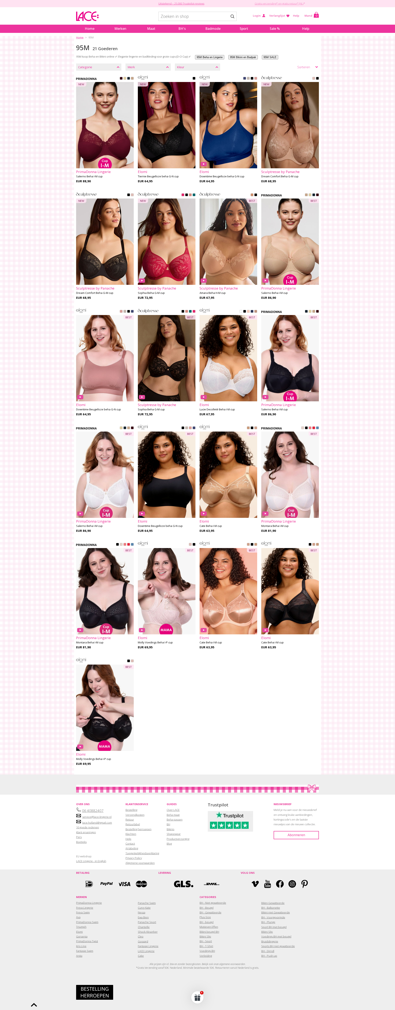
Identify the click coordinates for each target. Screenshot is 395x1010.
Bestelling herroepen (138, 829)
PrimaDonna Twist (87, 941)
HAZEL (248, 428)
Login (257, 15)
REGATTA (317, 428)
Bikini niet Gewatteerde (275, 912)
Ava (78, 917)
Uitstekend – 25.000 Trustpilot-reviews (181, 3)
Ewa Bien (143, 917)
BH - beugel (207, 922)
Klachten (130, 834)
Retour (129, 819)
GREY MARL (248, 78)
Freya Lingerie (84, 908)
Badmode (213, 28)
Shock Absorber (148, 932)
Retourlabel (132, 824)
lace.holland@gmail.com (97, 822)
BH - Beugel (207, 908)
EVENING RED (121, 78)
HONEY (252, 195)
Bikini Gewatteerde (273, 903)
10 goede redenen (87, 827)
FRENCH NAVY (244, 78)
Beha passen (174, 819)
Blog (169, 843)
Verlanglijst (277, 15)
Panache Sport (147, 922)
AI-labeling (131, 848)
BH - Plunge (268, 922)
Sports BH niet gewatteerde (278, 946)
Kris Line (81, 946)
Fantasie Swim (84, 951)
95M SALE (270, 57)
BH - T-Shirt (206, 946)
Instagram (292, 884)
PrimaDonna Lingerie (89, 903)
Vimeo (255, 884)
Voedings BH (207, 951)
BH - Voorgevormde (273, 917)
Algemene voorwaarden (140, 863)
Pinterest (304, 884)
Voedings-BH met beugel (276, 936)
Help (296, 15)
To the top (34, 1005)
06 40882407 (92, 810)
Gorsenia (81, 936)
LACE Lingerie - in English (91, 861)
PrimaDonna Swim (87, 922)
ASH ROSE (255, 78)
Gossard (143, 941)
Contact (130, 843)
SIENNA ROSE (190, 195)
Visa (124, 884)
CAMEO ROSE (314, 78)
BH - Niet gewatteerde (213, 903)
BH (168, 824)
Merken (120, 28)
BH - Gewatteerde (210, 912)
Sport (244, 28)
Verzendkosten (134, 815)
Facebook (280, 884)
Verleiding (206, 956)
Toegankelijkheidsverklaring (142, 853)
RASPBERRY (183, 195)
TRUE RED (314, 428)
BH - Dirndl (267, 951)
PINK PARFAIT (310, 428)
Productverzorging (178, 839)
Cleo (140, 936)
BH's (182, 28)
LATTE (255, 428)
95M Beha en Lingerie (210, 57)
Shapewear (174, 834)
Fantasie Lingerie (148, 946)
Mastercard (141, 884)
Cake (141, 956)
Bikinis (170, 829)
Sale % (275, 28)
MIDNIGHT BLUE (128, 78)
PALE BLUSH (248, 311)
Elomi (79, 932)
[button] (197, 997)
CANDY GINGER (132, 78)
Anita (79, 956)
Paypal (106, 884)
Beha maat (173, 815)
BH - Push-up (269, 956)
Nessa (141, 912)
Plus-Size (205, 917)
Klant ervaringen (86, 832)
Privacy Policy (133, 858)
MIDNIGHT (252, 311)
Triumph (81, 927)
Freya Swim (83, 912)
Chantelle (144, 927)
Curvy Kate (144, 908)
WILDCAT (255, 311)
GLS (183, 884)
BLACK (194, 78)
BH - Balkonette (270, 908)
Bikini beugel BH (209, 932)
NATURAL (125, 78)
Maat (151, 28)
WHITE (241, 311)
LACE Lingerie (146, 951)
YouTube (267, 884)
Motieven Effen (209, 927)
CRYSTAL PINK (302, 428)
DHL (211, 884)
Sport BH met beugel (274, 927)
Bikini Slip (205, 936)
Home (89, 28)
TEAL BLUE (194, 195)
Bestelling (131, 810)
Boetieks (81, 842)
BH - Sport (206, 941)
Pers (79, 837)
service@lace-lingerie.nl (97, 817)
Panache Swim (147, 903)
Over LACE (173, 810)
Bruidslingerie (269, 941)
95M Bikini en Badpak (243, 57)
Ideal (89, 884)
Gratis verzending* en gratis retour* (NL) (279, 3)
